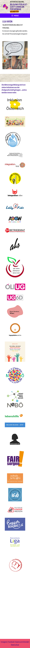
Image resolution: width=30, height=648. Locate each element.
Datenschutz (15, 645)
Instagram (4, 642)
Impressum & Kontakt (22, 642)
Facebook (11, 642)
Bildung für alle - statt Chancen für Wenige (19, 6)
